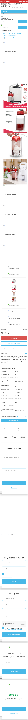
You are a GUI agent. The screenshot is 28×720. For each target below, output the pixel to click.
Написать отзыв (14, 420)
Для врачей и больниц (15, 33)
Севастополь (14, 543)
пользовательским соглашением (13, 629)
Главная (5, 33)
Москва (11, 551)
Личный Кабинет (5, 530)
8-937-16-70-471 (5, 499)
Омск (2, 550)
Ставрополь (21, 547)
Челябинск (4, 549)
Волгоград (10, 549)
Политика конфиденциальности (9, 510)
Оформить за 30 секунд (14, 343)
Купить (14, 338)
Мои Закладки (5, 532)
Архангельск (12, 542)
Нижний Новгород (19, 544)
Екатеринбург (4, 544)
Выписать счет (5, 9)
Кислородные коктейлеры (8, 37)
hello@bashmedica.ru (6, 8)
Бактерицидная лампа (7, 519)
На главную (14, 713)
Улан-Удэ (9, 552)
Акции (3, 525)
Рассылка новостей (6, 533)
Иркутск (11, 546)
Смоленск (11, 545)
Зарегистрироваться (14, 634)
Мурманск (3, 543)
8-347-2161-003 (5, 5)
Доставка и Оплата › (6, 503)
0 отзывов (24, 329)
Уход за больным (5, 520)
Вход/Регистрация (6, 30)
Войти (14, 581)
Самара (6, 550)
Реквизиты (4, 509)
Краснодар (16, 546)
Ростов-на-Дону (13, 547)
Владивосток (4, 546)
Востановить (14, 671)
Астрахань (21, 543)
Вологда (18, 550)
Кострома (11, 544)
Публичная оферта (6, 512)
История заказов (5, 531)
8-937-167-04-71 (5, 7)
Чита (14, 550)
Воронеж (19, 542)
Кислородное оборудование (8, 35)
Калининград (4, 551)
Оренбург (15, 551)
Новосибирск (4, 547)
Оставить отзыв (14, 483)
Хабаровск (17, 545)
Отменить (14, 488)
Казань (15, 549)
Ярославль (15, 552)
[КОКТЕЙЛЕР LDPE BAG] (10, 51)
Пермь (8, 543)
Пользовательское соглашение (9, 511)
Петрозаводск (5, 545)
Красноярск (21, 549)
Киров (23, 542)
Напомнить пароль (7, 577)
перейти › (19, 504)
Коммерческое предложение (8, 19)
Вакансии (3, 513)
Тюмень (11, 550)
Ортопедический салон (7, 521)
